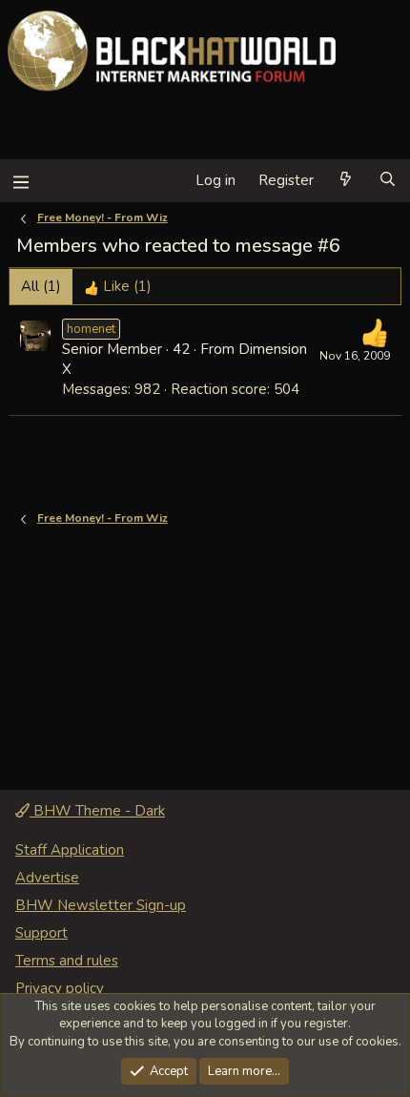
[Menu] (20, 180)
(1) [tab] (41, 286)
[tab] (117, 286)
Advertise (47, 877)
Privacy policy (59, 988)
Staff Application (69, 849)
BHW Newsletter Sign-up (100, 905)
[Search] (387, 180)
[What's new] (345, 180)
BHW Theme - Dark (97, 810)
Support (41, 932)
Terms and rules (66, 960)
